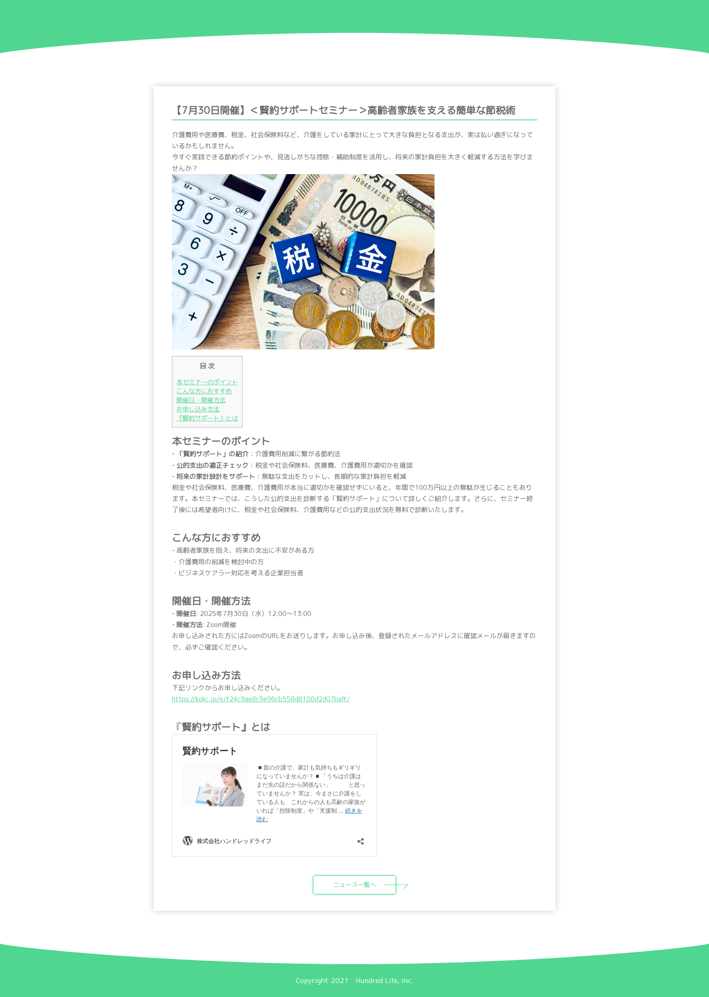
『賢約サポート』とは (207, 418)
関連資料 (455, 16)
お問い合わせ (559, 16)
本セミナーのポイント (207, 382)
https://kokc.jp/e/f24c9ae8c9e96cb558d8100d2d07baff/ (261, 698)
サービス (407, 16)
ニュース (310, 16)
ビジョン (359, 16)
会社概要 (504, 16)
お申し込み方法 (198, 409)
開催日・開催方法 (201, 400)
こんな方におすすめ (204, 391)
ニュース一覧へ (354, 884)
